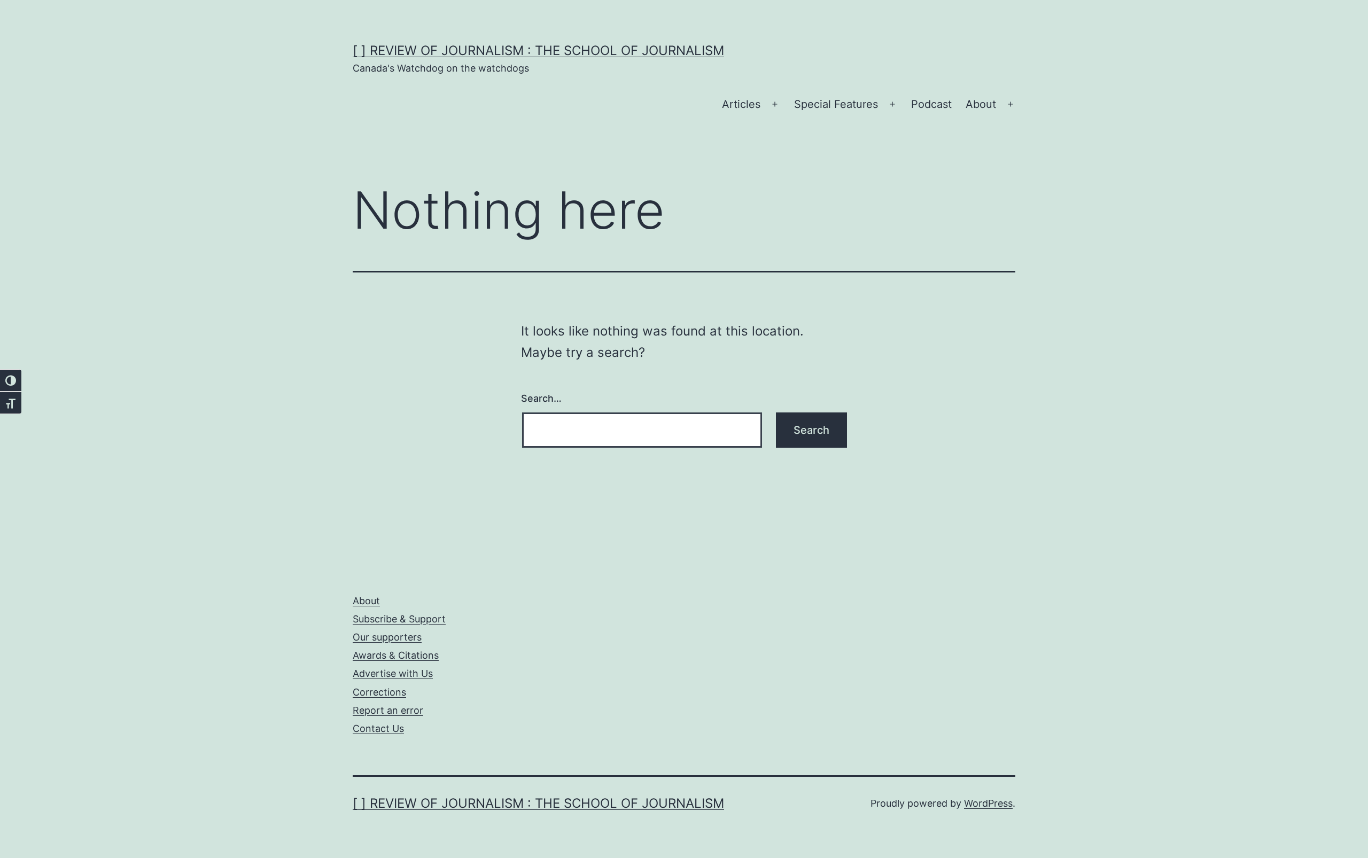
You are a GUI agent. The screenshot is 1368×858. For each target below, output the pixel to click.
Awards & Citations (396, 655)
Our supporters (387, 637)
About (981, 104)
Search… (541, 398)
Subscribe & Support (399, 619)
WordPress (988, 803)
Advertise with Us (393, 673)
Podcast (931, 104)
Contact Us (378, 728)
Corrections (379, 692)
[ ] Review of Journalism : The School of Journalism (538, 50)
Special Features (836, 104)
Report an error (388, 710)
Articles (741, 104)
